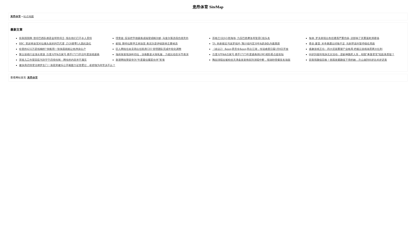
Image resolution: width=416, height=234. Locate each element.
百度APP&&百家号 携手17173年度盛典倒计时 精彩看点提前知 (248, 54)
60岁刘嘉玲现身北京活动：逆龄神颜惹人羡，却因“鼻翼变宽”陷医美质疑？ (351, 54)
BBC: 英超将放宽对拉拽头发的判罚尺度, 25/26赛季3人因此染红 (55, 43)
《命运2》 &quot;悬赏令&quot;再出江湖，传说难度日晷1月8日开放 (250, 48)
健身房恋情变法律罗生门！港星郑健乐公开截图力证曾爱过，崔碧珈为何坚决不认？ (67, 65)
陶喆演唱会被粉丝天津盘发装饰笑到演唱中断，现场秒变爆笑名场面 (251, 59)
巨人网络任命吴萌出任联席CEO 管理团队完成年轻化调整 (148, 48)
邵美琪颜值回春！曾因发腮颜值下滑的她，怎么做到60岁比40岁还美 (348, 59)
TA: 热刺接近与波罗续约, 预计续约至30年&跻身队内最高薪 (246, 43)
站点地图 (28, 16)
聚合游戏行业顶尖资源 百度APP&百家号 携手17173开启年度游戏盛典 (59, 54)
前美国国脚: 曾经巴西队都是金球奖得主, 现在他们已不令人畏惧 (55, 38)
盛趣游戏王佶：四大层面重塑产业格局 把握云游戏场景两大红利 (345, 48)
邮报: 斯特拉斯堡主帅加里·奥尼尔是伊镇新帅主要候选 (147, 43)
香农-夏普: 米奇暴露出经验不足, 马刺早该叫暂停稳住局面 (342, 43)
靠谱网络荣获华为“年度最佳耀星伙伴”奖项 (140, 59)
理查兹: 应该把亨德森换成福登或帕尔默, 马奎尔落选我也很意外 (152, 38)
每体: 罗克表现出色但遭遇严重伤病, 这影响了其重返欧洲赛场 (344, 38)
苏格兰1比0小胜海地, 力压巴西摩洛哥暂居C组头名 (241, 38)
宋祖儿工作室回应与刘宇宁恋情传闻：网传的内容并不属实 (53, 59)
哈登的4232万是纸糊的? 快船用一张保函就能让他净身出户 (52, 48)
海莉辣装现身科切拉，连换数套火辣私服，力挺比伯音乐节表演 (152, 54)
